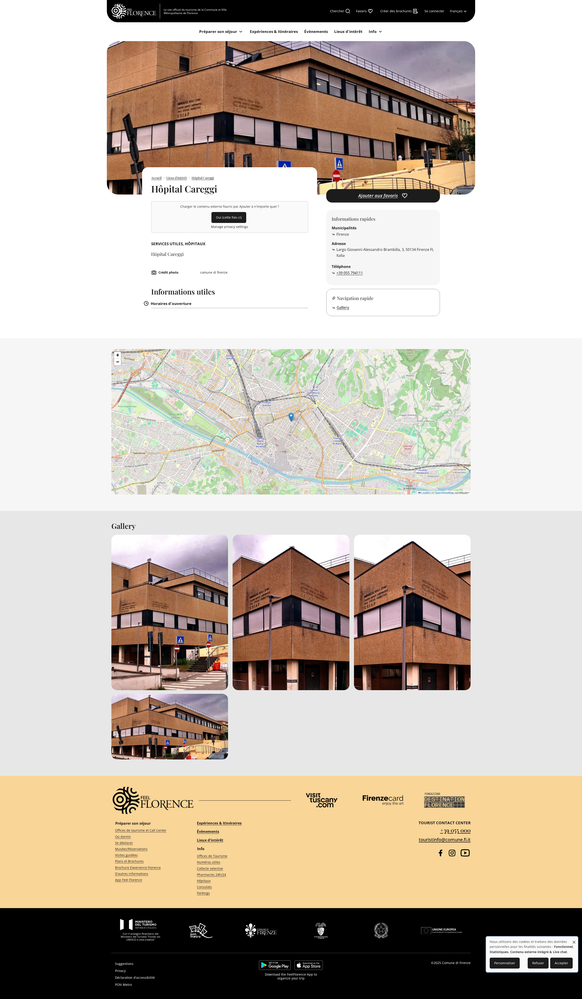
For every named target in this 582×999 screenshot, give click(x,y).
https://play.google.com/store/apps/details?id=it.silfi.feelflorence (275, 965)
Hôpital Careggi (203, 178)
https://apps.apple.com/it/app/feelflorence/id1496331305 (308, 965)
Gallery (343, 307)
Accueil (156, 178)
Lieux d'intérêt (176, 178)
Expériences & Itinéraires (219, 823)
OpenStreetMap (444, 493)
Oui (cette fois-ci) (229, 217)
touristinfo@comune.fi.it (445, 840)
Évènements (208, 831)
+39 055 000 (455, 830)
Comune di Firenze (456, 963)
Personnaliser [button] (504, 963)
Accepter (561, 963)
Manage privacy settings (229, 227)
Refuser (538, 963)
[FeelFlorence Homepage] (135, 11)
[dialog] (532, 954)
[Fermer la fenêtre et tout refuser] (574, 940)
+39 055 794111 (349, 272)
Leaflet (425, 493)
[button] (291, 417)
